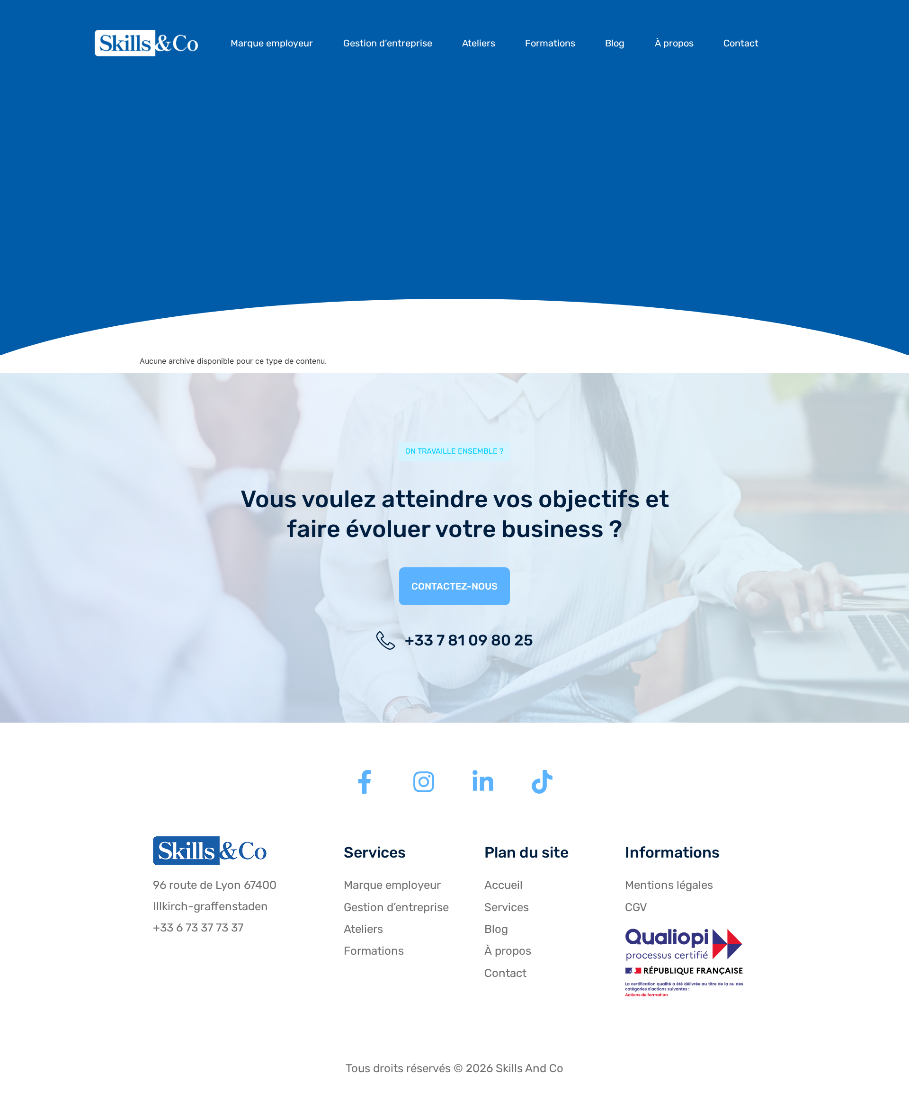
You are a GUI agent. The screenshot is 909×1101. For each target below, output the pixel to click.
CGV (636, 907)
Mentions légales (669, 885)
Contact (740, 43)
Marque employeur (272, 43)
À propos (674, 43)
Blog (614, 43)
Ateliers (478, 43)
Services (506, 907)
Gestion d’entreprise (387, 43)
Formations (550, 43)
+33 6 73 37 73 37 (198, 927)
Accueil (503, 885)
